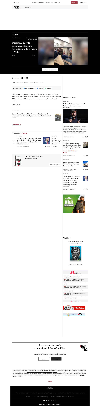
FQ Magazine (47, 2)
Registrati (56, 359)
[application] (63, 51)
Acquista (55, 164)
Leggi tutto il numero (75, 264)
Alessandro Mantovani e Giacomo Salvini (70, 170)
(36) (87, 169)
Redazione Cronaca (69, 155)
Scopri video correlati (50, 70)
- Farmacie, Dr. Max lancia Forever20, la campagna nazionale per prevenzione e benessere (75, 287)
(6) (49, 146)
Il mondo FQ (56, 2)
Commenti (16, 78)
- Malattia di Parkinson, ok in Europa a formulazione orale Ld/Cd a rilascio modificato (75, 298)
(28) (87, 136)
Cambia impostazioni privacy (45, 392)
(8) (36, 55)
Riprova (50, 381)
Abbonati (74, 2)
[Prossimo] (59, 142)
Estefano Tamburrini (23, 146)
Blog (38, 2)
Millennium (41, 2)
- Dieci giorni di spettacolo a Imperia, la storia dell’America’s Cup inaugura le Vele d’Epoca (74, 280)
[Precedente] (13, 142)
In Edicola (34, 2)
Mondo (15, 35)
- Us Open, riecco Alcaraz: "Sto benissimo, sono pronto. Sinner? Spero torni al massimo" (74, 277)
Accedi (44, 359)
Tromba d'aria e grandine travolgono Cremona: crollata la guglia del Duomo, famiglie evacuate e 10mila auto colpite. (72, 148)
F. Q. (13, 55)
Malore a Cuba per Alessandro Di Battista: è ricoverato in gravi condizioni (74, 106)
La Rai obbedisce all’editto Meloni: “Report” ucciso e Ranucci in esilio (71, 164)
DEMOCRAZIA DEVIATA (34, 156)
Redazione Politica (68, 136)
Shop (52, 2)
